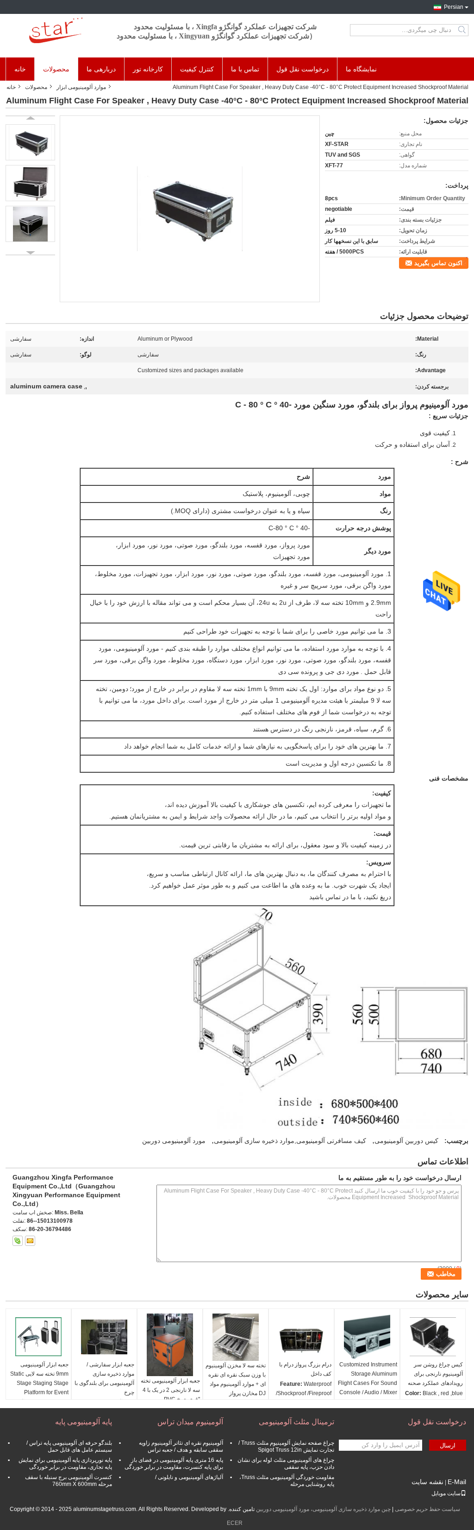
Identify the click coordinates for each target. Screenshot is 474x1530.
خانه (20, 69)
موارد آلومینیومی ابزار (81, 87)
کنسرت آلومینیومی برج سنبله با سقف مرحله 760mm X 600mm (68, 1480)
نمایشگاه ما (361, 69)
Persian (453, 7)
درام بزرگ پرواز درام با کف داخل (305, 1369)
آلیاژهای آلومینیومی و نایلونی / (189, 1477)
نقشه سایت (427, 1482)
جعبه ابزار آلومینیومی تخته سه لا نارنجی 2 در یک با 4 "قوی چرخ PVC (170, 1390)
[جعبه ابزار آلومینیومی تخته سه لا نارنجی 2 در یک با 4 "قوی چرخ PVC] (169, 1345)
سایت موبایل (446, 1493)
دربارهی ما (101, 69)
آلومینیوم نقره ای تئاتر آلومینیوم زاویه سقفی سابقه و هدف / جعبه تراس (181, 1446)
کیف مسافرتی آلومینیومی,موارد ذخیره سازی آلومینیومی (290, 1140)
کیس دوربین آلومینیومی (406, 1140)
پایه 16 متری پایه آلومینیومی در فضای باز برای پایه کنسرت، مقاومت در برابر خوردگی (174, 1463)
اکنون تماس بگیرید (438, 263)
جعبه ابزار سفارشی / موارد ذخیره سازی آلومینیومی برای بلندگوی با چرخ (104, 1378)
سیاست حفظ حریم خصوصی (427, 1509)
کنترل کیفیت (197, 69)
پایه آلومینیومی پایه (83, 1422)
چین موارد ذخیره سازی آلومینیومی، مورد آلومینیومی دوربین (323, 1509)
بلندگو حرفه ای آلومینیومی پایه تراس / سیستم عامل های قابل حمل (69, 1446)
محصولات (56, 69)
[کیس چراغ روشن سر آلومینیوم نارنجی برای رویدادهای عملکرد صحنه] (432, 1337)
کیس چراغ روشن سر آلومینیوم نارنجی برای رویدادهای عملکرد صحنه (435, 1373)
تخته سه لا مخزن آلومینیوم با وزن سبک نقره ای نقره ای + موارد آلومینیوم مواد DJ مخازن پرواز (236, 1379)
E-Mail (457, 1482)
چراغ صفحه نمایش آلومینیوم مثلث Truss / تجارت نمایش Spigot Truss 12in (286, 1446)
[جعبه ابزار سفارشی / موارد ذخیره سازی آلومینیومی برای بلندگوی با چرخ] (104, 1337)
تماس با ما (245, 69)
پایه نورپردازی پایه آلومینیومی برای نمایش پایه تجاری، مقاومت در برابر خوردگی (65, 1463)
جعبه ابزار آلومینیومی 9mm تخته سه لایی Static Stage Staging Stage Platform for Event (39, 1378)
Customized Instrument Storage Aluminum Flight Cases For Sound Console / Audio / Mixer (367, 1378)
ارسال (447, 1445)
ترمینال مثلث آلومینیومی (296, 1422)
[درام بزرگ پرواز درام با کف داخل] (301, 1337)
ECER (235, 1523)
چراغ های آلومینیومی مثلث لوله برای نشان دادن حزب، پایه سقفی (285, 1463)
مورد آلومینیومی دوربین (174, 1140)
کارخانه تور (148, 69)
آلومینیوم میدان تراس (190, 1422)
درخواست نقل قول (302, 69)
